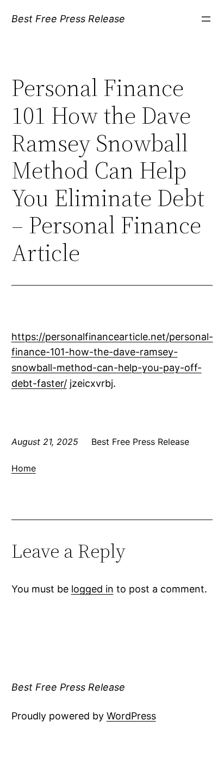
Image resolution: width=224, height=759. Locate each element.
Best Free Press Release (68, 18)
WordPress (131, 716)
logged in (92, 589)
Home (23, 468)
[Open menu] (206, 18)
